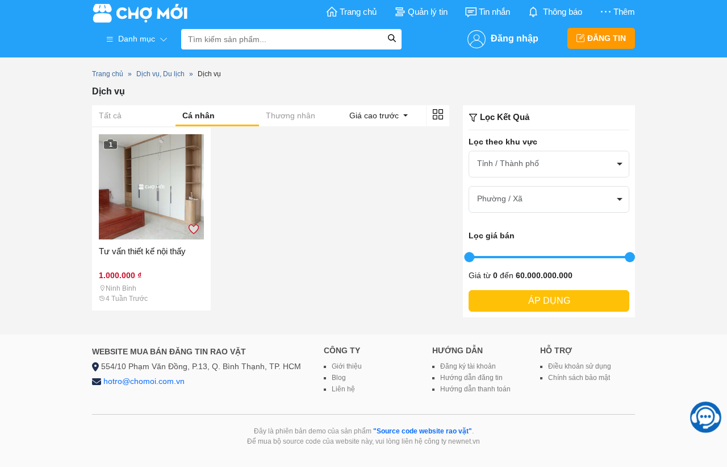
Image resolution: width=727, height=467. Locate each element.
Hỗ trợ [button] (556, 350)
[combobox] (549, 164)
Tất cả (110, 115)
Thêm (624, 11)
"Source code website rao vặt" (422, 431)
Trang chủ (358, 11)
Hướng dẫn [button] (457, 350)
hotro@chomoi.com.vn (144, 381)
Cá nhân (198, 115)
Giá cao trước (375, 115)
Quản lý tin (428, 11)
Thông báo (562, 11)
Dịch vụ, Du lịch (160, 74)
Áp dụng (549, 300)
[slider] (469, 257)
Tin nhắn (494, 11)
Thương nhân (290, 115)
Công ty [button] (342, 350)
